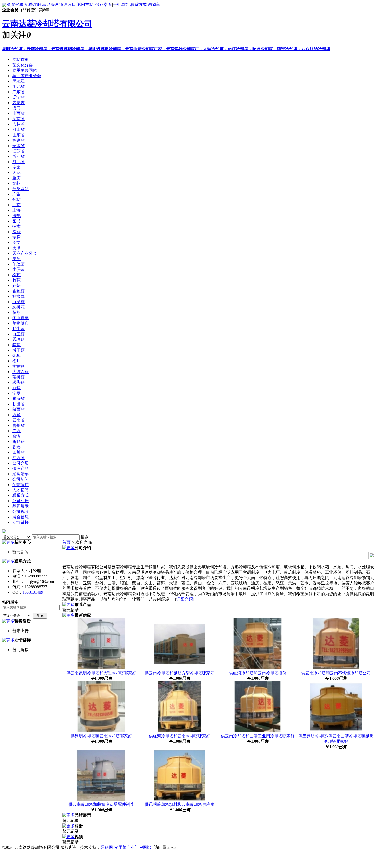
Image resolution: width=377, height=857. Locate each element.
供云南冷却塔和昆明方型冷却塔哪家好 (179, 673)
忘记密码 (50, 4)
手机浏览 (121, 4)
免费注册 (33, 4)
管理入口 (67, 4)
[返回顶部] (2, 852)
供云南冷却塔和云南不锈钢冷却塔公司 (336, 673)
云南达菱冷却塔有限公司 (47, 23)
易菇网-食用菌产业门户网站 (126, 847)
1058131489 (33, 592)
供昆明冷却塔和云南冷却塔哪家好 (101, 736)
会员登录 (15, 4)
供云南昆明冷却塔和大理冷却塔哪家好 (101, 673)
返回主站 (85, 4)
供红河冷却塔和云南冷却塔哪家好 (179, 736)
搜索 (85, 537)
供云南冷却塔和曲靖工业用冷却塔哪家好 (258, 736)
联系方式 (138, 4)
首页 (66, 542)
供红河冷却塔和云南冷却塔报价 (257, 673)
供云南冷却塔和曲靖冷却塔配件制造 (101, 804)
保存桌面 (103, 4)
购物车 (154, 4)
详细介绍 (184, 599)
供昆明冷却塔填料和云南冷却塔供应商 (179, 804)
